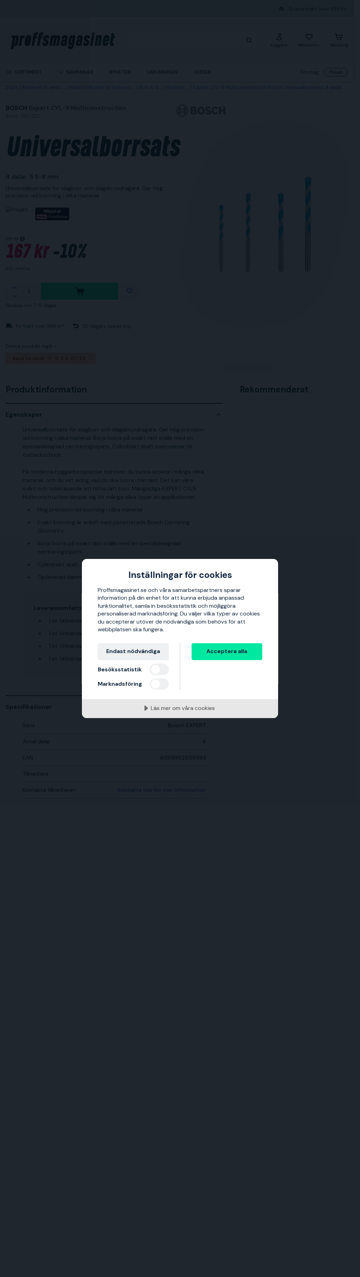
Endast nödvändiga (133, 651)
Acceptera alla (226, 651)
